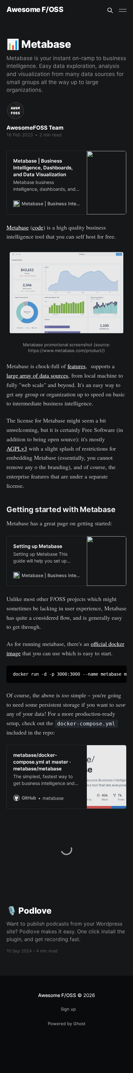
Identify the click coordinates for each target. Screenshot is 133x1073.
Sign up (68, 1009)
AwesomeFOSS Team (35, 127)
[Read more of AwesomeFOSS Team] (15, 111)
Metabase (17, 227)
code (37, 227)
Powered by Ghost (67, 1023)
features (76, 366)
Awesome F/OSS (34, 9)
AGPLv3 (16, 448)
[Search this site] (110, 10)
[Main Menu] (123, 10)
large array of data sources (37, 375)
